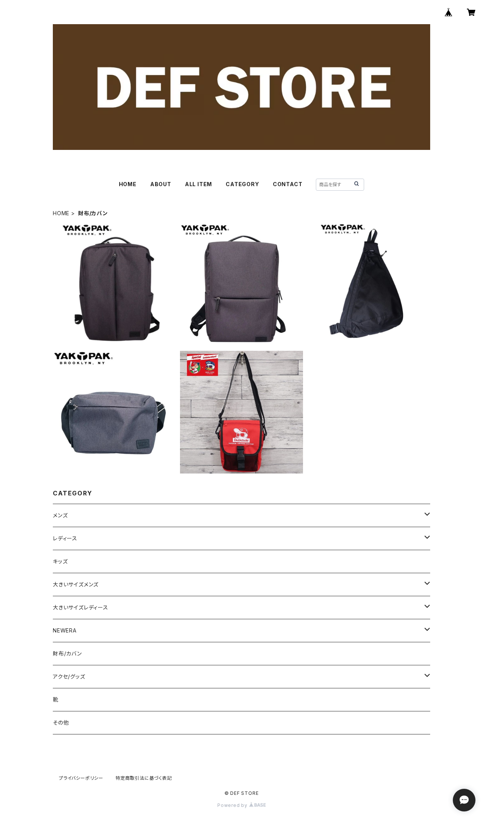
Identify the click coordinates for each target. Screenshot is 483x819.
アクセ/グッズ (69, 676)
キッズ (60, 561)
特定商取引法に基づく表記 (143, 778)
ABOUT (160, 184)
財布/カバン (67, 653)
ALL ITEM (198, 184)
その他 (61, 722)
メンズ (60, 515)
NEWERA (65, 630)
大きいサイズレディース (80, 607)
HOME (128, 184)
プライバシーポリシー (81, 778)
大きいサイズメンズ (75, 584)
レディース (65, 538)
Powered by (233, 805)
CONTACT (288, 184)
